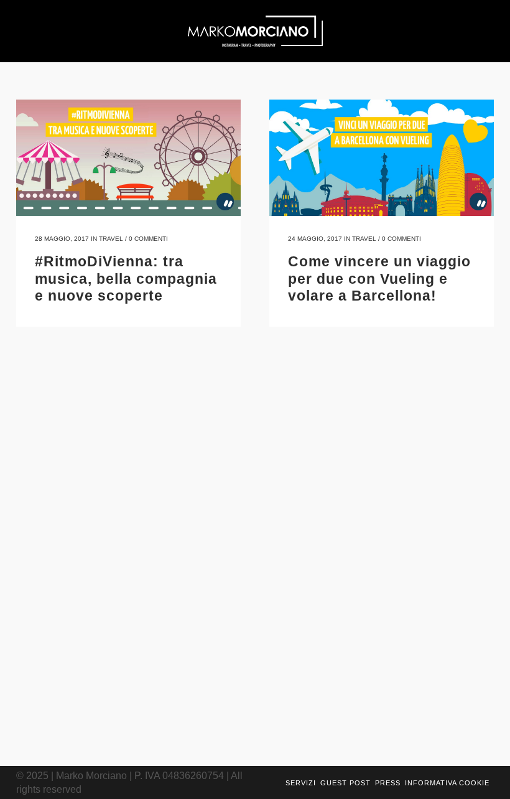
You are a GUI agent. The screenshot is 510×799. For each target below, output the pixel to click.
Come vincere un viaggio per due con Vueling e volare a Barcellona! (379, 278)
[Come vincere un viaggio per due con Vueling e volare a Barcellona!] (381, 158)
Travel (111, 238)
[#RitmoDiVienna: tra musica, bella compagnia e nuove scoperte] (128, 158)
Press (388, 783)
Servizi (300, 783)
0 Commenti (148, 238)
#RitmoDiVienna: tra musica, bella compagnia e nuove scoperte (126, 278)
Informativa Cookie (447, 783)
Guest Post (345, 783)
